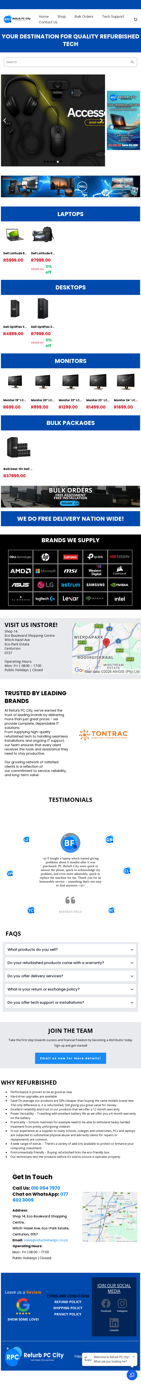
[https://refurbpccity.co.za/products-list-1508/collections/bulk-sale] (17, 19)
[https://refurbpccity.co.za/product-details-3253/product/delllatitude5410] (123, 120)
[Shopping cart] (135, 19)
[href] (106, 648)
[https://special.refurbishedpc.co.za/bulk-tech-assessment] (70, 496)
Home (44, 16)
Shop (61, 16)
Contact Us (48, 22)
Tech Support (113, 16)
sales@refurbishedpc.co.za (46, 1240)
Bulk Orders (84, 16)
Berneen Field (70, 911)
